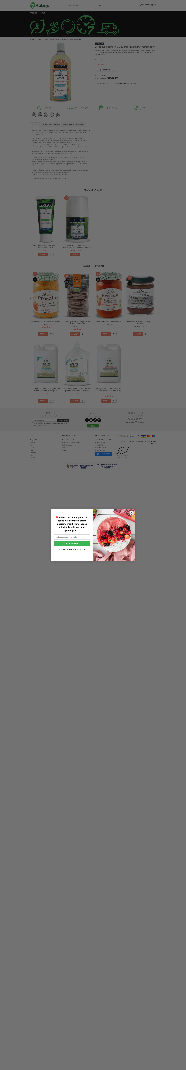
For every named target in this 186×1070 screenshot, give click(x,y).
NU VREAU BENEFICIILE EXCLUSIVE (72, 550)
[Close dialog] (131, 513)
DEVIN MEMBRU (72, 543)
